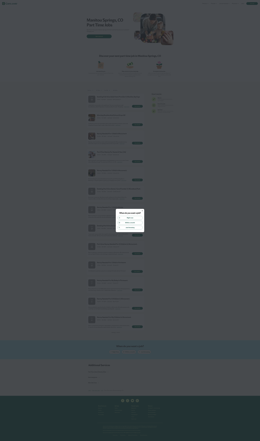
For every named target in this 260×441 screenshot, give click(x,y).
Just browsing (130, 227)
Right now (130, 218)
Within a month (130, 222)
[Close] (142, 211)
